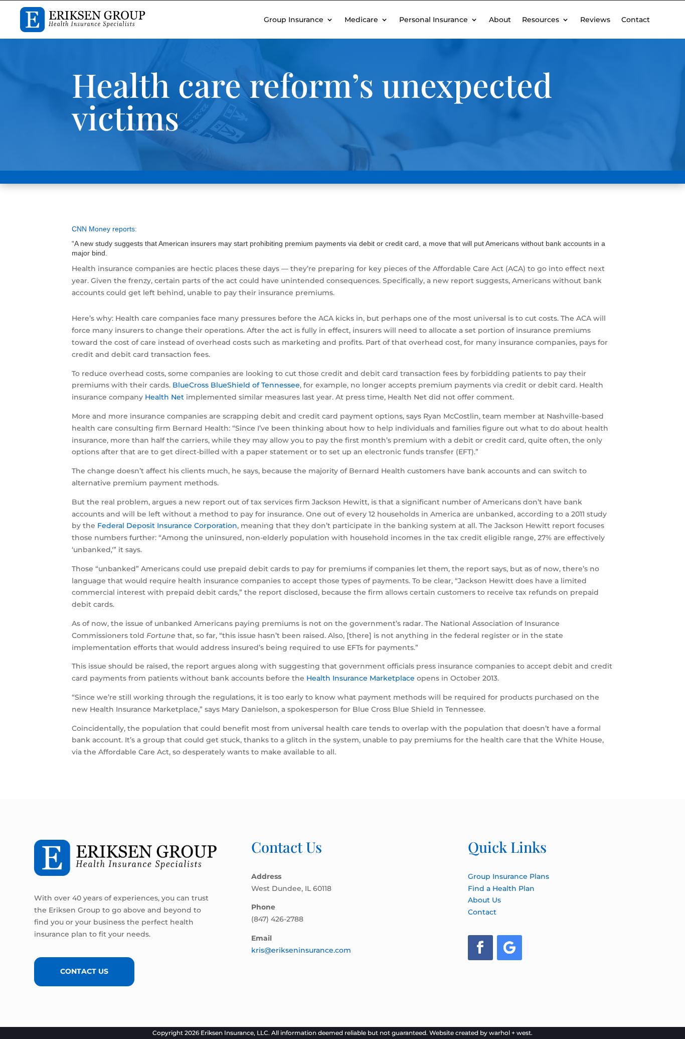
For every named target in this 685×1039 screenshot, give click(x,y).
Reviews (595, 19)
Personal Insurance (433, 19)
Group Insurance (293, 19)
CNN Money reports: (104, 229)
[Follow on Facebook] (480, 947)
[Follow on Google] (509, 947)
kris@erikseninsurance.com (301, 950)
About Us (484, 899)
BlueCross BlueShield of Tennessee (236, 384)
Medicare (361, 19)
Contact (635, 19)
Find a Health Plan (501, 888)
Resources (540, 19)
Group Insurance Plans (508, 876)
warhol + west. (511, 1032)
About (500, 19)
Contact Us (84, 971)
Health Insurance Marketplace (360, 678)
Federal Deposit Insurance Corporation (167, 525)
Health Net (164, 397)
